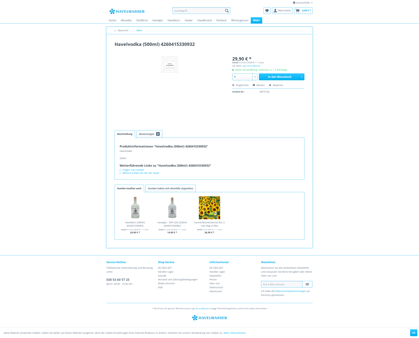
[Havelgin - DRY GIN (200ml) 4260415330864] (172, 207)
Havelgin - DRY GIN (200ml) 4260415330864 (172, 224)
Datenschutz (216, 287)
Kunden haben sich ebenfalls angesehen (170, 188)
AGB (160, 287)
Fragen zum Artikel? (133, 169)
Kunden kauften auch (129, 188)
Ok (413, 332)
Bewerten (277, 85)
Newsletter (215, 275)
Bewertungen (149, 133)
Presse (213, 279)
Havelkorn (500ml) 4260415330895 (135, 224)
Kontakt (162, 275)
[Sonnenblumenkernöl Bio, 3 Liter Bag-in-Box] (209, 207)
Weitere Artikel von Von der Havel (140, 172)
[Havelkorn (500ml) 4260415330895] (135, 207)
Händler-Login (165, 271)
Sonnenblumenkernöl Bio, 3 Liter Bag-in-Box (209, 224)
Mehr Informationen (235, 332)
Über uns (215, 283)
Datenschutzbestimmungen (290, 291)
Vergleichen (242, 85)
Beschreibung (124, 133)
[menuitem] (201, 10)
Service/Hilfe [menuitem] (302, 2)
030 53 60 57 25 (117, 280)
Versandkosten (202, 308)
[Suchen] (226, 10)
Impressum (216, 291)
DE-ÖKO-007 (165, 267)
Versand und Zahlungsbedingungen (178, 279)
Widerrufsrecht (166, 283)
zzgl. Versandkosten (251, 65)
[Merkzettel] (267, 10)
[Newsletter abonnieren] (307, 284)
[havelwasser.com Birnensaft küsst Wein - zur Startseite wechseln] (127, 11)
